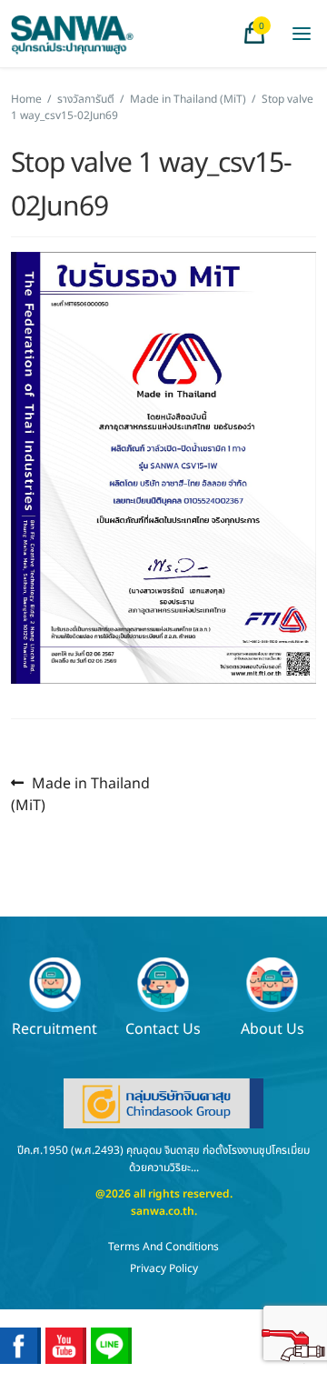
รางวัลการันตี (85, 99)
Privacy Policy (164, 1268)
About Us (272, 1027)
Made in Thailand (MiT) (188, 99)
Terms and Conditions (163, 1246)
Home (26, 99)
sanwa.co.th (162, 1211)
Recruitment (54, 1027)
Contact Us (163, 1027)
